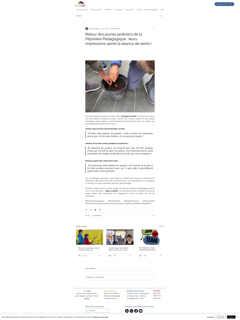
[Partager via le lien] (100, 210)
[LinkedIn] (127, 311)
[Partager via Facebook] (86, 210)
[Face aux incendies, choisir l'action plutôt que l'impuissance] (89, 237)
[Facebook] (136, 311)
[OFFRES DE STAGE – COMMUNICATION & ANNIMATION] (147, 249)
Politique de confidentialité (100, 317)
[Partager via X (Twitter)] (91, 210)
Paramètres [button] (210, 317)
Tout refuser (220, 317)
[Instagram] (131, 311)
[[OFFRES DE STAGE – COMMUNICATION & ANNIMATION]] (150, 237)
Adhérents (156, 298)
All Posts (78, 16)
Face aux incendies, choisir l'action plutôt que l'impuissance (89, 249)
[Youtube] (140, 311)
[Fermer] (238, 317)
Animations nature (110, 298)
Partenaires (157, 296)
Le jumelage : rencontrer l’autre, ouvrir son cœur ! (118, 249)
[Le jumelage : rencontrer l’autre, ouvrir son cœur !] (120, 237)
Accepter (231, 317)
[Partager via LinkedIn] (95, 210)
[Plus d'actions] (153, 29)
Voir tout (161, 226)
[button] (162, 16)
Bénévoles (156, 293)
